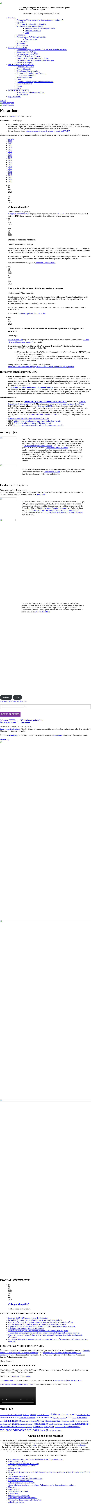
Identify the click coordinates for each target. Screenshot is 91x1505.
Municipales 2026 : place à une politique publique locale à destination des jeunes (38, 1331)
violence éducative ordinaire (20, 1430)
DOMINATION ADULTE (18, 90)
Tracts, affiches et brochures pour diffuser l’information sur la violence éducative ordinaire (41, 1485)
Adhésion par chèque (33, 31)
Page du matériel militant (10, 729)
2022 (10, 150)
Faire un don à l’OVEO (17, 1462)
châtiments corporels (63, 1414)
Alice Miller (17, 1415)
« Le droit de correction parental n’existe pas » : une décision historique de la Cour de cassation (43, 1333)
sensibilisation (41, 1423)
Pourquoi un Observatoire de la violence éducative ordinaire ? (40, 20)
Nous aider (21, 43)
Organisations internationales (27, 71)
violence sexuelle (60, 1427)
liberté (1, 1421)
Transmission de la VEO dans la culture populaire (35, 60)
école (42, 1430)
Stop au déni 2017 (45, 406)
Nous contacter (22, 45)
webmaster (82, 1445)
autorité (33, 1415)
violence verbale (73, 1427)
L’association (21, 22)
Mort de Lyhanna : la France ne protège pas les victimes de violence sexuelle (37, 1324)
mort (27, 1421)
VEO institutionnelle (24, 77)
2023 (10, 147)
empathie (63, 1418)
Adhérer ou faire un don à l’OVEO (30, 26)
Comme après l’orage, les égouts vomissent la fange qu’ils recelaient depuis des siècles (40, 1322)
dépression (56, 1418)
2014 (10, 167)
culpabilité (80, 1415)
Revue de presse (31, 39)
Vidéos (19, 86)
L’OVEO (11, 18)
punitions (14, 1424)
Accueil (3, 101)
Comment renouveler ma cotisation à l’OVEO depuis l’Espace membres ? (35, 1459)
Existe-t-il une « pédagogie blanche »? (67, 1380)
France (74, 1418)
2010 (10, 175)
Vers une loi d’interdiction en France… (31, 73)
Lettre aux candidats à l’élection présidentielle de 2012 (28, 419)
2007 (10, 181)
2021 (10, 152)
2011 (10, 173)
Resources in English (24, 63)
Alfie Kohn (9, 1415)
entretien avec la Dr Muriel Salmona (42, 415)
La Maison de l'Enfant (52, 472)
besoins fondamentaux (43, 1415)
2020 (10, 154)
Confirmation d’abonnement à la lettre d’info (25, 1500)
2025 (10, 143)
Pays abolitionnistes (24, 69)
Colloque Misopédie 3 (18, 1304)
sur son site (41, 494)
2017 (10, 160)
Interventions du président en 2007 (13, 701)
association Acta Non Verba (45, 263)
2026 (10, 141)
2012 (10, 171)
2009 (10, 177)
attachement (26, 1415)
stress (50, 1424)
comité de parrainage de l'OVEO (71, 404)
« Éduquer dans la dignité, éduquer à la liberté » (26, 1329)
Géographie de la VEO (25, 67)
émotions (58, 1430)
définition (58, 735)
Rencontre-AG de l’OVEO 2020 (20, 1481)
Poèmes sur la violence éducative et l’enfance (25, 1479)
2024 (10, 145)
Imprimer (6, 697)
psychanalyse (5, 1424)
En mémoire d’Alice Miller (21, 1376)
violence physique (26, 1427)
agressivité (3, 1415)
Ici (63, 214)
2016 (10, 162)
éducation (50, 1430)
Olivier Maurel (44, 1420)
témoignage (13, 735)
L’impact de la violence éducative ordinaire (33, 58)
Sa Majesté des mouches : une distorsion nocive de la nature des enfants (35, 1320)
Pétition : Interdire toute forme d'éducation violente (33, 423)
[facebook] (7, 105)
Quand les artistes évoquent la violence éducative (35, 82)
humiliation (82, 1417)
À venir (11, 139)
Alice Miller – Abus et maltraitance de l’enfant (17, 1384)
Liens (19, 88)
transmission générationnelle (64, 1424)
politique (73, 1421)
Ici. (58, 214)
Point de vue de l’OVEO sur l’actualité (31, 37)
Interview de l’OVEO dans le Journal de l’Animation (28, 1318)
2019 (10, 156)
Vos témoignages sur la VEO (27, 54)
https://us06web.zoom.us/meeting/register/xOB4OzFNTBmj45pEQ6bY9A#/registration (41, 367)
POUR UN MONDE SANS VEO (21, 65)
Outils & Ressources (24, 84)
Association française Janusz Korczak (38, 446)
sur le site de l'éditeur (42, 612)
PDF (17, 697)
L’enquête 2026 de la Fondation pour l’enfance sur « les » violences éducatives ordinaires (41, 1326)
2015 (10, 164)
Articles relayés (22, 94)
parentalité (56, 1421)
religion (21, 1424)
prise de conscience (83, 1421)
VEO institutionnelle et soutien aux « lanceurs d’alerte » (30, 387)
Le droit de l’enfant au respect (57, 448)
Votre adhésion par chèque (18, 1491)
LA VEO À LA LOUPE (17, 48)
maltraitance (14, 1420)
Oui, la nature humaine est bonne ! (54, 508)
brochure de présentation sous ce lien (32, 313)
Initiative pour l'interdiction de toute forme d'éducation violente (37, 421)
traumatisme (83, 1423)
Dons (27, 33)
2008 (10, 179)
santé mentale (28, 1424)
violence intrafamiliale (10, 1426)
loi (5, 1420)
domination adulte (9, 1417)
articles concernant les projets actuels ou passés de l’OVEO (48, 131)
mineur (23, 1421)
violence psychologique (43, 1426)
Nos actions (21, 35)
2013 (10, 169)
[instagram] (7, 103)
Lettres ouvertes (22, 41)
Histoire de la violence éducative (29, 56)
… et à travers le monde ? (26, 75)
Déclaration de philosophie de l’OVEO (31, 24)
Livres (19, 80)
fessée (69, 1417)
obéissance (33, 1421)
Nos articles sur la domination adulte (30, 92)
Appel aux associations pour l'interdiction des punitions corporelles (38, 425)
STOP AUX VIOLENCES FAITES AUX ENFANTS (45, 402)
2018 (10, 158)
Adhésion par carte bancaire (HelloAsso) (40, 28)
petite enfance (65, 1421)
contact (34, 1445)
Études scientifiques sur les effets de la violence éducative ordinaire (42, 50)
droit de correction (27, 1418)
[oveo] (1, 3)
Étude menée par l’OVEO (26, 52)
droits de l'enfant (44, 1417)
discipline (86, 1415)
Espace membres (14, 97)
